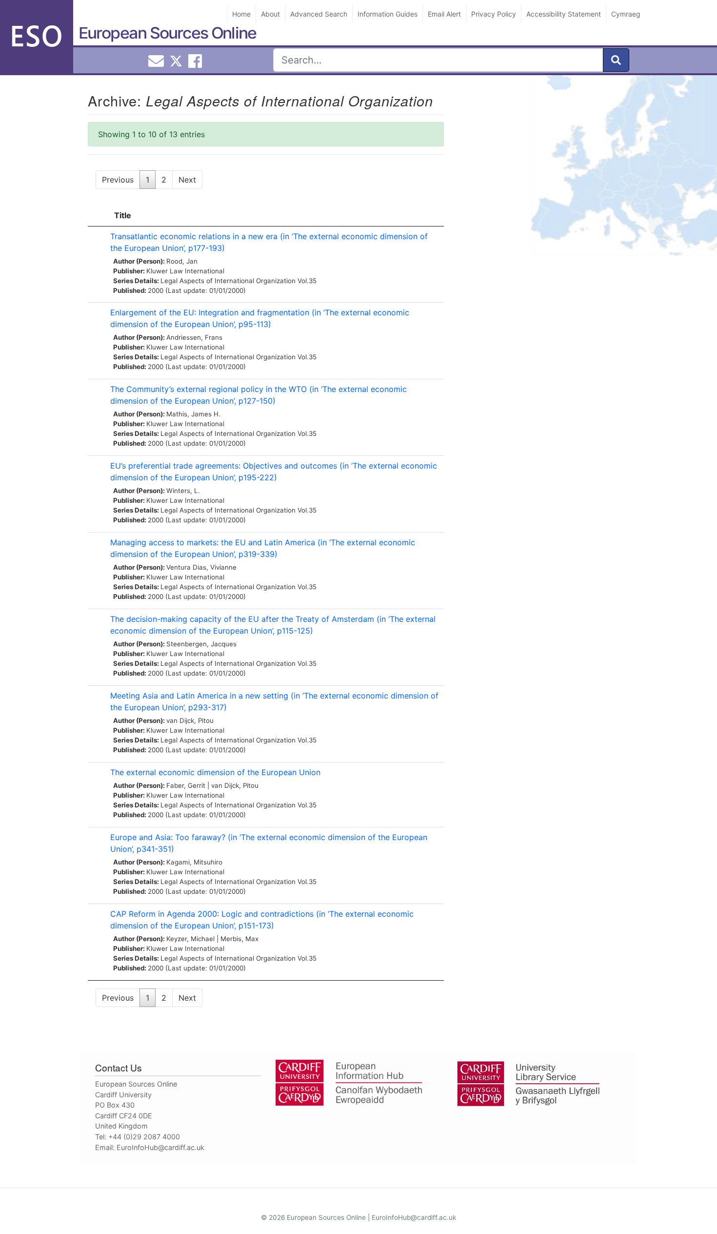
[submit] (616, 60)
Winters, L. (183, 490)
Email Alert (444, 14)
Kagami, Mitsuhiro (194, 862)
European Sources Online (167, 32)
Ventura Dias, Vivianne (201, 567)
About (270, 14)
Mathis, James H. (193, 414)
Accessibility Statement (563, 14)
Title (122, 215)
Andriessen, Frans (194, 337)
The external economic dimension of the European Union (215, 772)
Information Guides (388, 14)
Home (241, 14)
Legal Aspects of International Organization (228, 281)
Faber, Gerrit (185, 785)
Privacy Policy (493, 14)
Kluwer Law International (185, 271)
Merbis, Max (239, 939)
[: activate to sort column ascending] (96, 215)
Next (187, 180)
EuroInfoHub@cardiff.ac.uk (160, 1147)
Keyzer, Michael (190, 939)
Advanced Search (318, 14)
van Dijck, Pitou (190, 720)
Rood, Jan (182, 261)
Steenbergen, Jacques (201, 644)
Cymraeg (625, 14)
